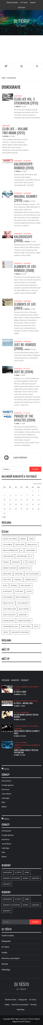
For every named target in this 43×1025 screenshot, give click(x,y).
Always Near (19, 545)
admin (18, 375)
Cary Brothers (22, 556)
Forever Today (30, 580)
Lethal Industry (22, 603)
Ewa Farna (5, 789)
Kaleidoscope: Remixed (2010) (24, 165)
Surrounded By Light (10, 626)
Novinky (17, 689)
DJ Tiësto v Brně (20, 691)
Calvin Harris (30, 550)
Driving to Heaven (9, 568)
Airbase (23, 539)
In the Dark (19, 591)
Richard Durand (8, 621)
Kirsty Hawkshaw (22, 597)
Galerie (33, 2)
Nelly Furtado (24, 609)
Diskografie (18, 96)
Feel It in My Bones (32, 574)
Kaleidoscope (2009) (23, 238)
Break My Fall (32, 545)
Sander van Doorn (24, 621)
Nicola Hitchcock (9, 615)
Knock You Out (8, 603)
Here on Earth (26, 585)
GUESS (5, 585)
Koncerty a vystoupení (29, 686)
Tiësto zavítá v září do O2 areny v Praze (26, 732)
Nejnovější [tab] (15, 680)
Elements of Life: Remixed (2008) (25, 268)
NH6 (3, 802)
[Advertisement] (21, 49)
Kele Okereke (8, 597)
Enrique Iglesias (8, 785)
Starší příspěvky (20, 457)
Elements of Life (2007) (25, 306)
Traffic (5, 632)
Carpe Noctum (8, 556)
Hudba (24, 742)
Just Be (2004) (23, 371)
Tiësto (36, 626)
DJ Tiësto (27, 368)
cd (31, 556)
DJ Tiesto (24, 2)
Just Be (29, 591)
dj (23, 562)
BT (21, 550)
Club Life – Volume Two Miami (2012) (15, 130)
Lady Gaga (5, 798)
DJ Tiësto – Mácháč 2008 (23, 703)
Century (6, 562)
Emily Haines (7, 574)
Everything (19, 574)
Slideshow (27, 160)
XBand (4, 807)
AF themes (26, 1021)
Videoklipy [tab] (25, 680)
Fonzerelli (18, 580)
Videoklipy (17, 747)
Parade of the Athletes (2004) (24, 418)
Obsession (23, 615)
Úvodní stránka (12, 2)
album (31, 539)
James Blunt (6, 794)
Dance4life (16, 562)
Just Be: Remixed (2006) (25, 346)
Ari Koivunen (6, 781)
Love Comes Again (9, 609)
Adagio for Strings (10, 539)
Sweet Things (26, 626)
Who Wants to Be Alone (20, 632)
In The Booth (7, 591)
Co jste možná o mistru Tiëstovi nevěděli (26, 715)
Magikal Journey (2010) (25, 198)
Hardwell (14, 585)
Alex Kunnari (7, 545)
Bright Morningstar (10, 550)
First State (7, 580)
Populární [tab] (5, 680)
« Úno (4, 517)
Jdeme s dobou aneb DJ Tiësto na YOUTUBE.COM (26, 751)
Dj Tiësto (21, 21)
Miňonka (18, 106)
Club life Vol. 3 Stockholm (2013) (26, 101)
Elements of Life (24, 568)
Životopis (21, 7)
